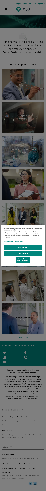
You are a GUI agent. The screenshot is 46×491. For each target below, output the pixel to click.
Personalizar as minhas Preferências (23, 259)
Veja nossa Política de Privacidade (13, 241)
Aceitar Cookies (23, 253)
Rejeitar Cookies (23, 247)
